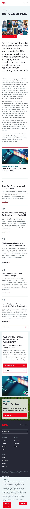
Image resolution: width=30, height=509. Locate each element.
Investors (4, 446)
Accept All (7, 506)
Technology (5, 460)
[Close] (27, 479)
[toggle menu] (27, 3)
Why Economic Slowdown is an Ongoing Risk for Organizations (13, 244)
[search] (23, 3)
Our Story (4, 441)
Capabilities (17, 441)
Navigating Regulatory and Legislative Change (12, 274)
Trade (3, 457)
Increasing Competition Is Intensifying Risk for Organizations (14, 305)
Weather (4, 463)
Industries (16, 443)
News (3, 449)
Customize (7, 503)
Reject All (23, 503)
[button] (15, 366)
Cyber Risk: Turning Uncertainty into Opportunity (14, 169)
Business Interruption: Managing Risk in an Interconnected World (14, 213)
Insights (16, 446)
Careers (4, 443)
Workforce (4, 466)
